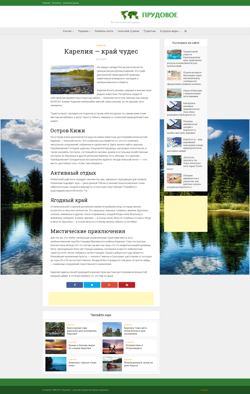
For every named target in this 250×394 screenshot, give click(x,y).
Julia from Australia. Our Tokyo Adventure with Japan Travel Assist (184, 163)
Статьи (204, 390)
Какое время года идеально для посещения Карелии (81, 330)
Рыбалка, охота (104, 31)
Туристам (150, 31)
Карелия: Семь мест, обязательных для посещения (135, 330)
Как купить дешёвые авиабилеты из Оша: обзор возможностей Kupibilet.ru (183, 109)
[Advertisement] (101, 298)
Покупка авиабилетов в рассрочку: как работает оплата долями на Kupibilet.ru (184, 181)
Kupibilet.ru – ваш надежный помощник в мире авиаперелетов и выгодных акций (185, 145)
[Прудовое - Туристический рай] (152, 14)
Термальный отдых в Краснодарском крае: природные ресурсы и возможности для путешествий (184, 58)
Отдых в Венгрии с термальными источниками (192, 93)
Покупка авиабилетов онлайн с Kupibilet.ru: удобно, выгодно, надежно (182, 127)
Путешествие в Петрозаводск (134, 346)
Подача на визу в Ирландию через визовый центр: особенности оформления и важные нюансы (184, 78)
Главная (46, 3)
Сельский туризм (71, 3)
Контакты (56, 3)
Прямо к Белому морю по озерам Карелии (82, 346)
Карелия (101, 45)
